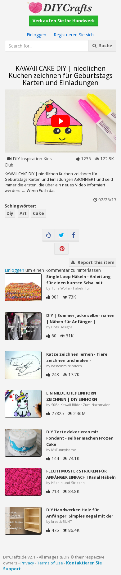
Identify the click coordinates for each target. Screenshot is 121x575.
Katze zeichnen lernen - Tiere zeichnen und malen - (76, 357)
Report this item (94, 262)
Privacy (27, 563)
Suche (104, 45)
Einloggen (36, 35)
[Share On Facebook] (73, 235)
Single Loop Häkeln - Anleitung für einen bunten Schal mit (78, 279)
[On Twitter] (61, 235)
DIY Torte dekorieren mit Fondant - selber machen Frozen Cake (80, 438)
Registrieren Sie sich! (74, 35)
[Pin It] (61, 249)
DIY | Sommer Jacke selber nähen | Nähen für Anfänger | (80, 318)
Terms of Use (50, 563)
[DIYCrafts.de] (60, 7)
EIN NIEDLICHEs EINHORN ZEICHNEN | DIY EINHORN (71, 396)
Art (23, 213)
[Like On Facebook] (48, 235)
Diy (10, 213)
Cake (38, 213)
